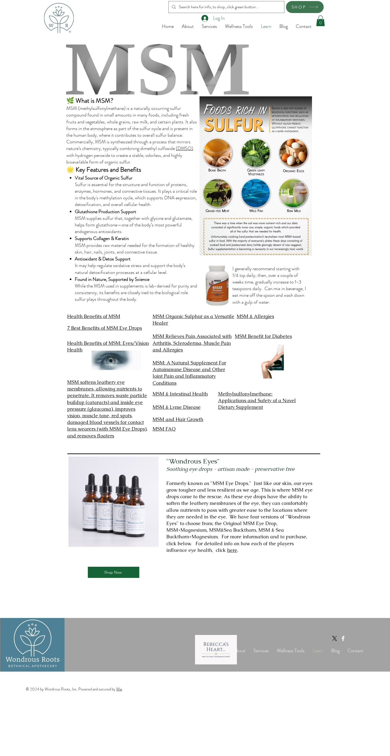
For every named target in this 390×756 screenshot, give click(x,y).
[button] (320, 20)
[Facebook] (343, 638)
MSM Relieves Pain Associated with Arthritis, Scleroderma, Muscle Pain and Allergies (192, 343)
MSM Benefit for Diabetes (263, 336)
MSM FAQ (164, 429)
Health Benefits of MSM (93, 316)
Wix (119, 689)
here (232, 550)
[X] (334, 638)
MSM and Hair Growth (178, 419)
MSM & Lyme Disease (177, 407)
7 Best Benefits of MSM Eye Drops (104, 328)
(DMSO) (184, 148)
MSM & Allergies (255, 316)
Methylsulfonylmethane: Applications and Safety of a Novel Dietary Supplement (257, 400)
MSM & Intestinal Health (180, 394)
